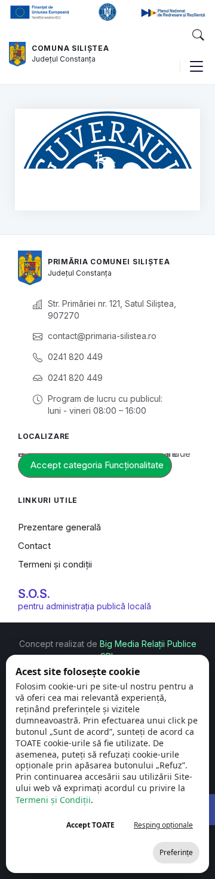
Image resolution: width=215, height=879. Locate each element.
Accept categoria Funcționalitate (97, 465)
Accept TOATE (90, 825)
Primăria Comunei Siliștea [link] (109, 261)
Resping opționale (163, 825)
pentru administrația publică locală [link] (84, 606)
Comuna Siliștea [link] (70, 48)
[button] (197, 35)
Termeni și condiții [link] (55, 564)
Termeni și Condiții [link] (53, 799)
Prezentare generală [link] (59, 527)
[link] (17, 54)
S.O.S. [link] (34, 594)
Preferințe (176, 852)
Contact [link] (34, 545)
